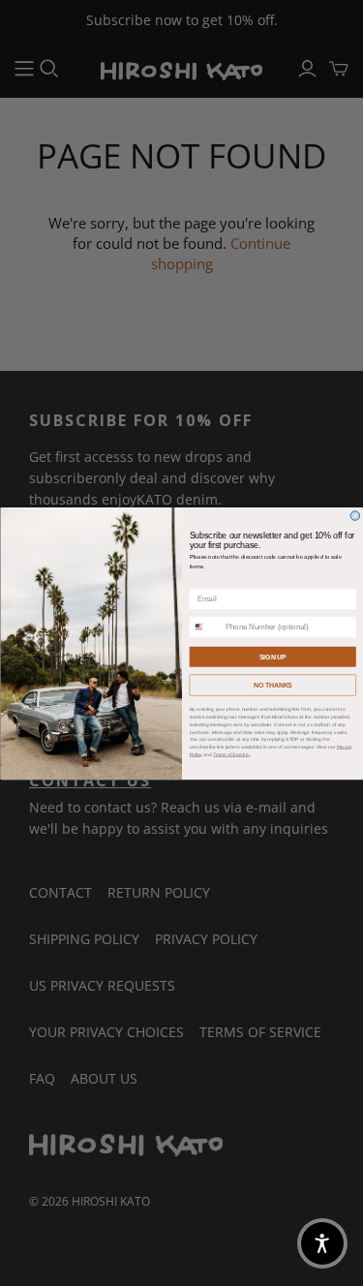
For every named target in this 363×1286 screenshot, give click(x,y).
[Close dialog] (355, 515)
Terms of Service (231, 753)
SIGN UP (272, 656)
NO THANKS (272, 685)
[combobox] (205, 626)
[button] (322, 1243)
